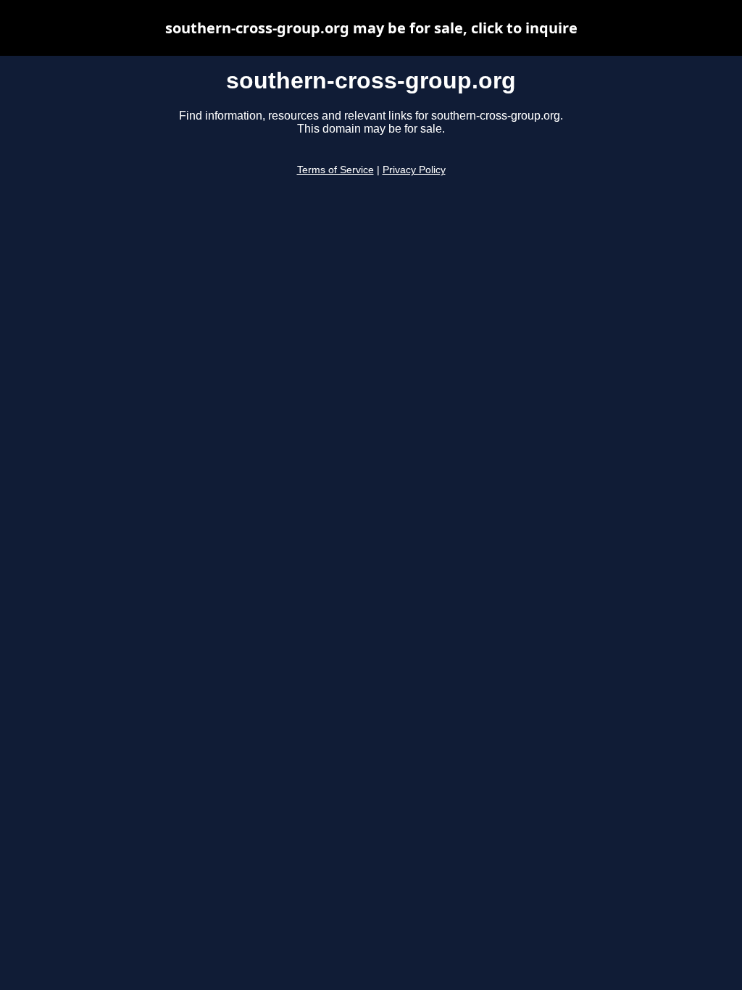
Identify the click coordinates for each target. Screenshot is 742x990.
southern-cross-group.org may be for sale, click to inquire (371, 28)
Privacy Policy (414, 170)
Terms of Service (335, 170)
